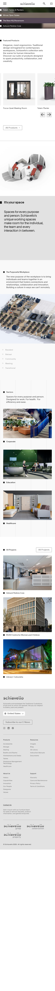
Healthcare (7, 881)
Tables (5, 873)
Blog (32, 862)
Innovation (7, 898)
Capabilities (7, 895)
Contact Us (7, 920)
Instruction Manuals (37, 868)
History (5, 892)
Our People (7, 901)
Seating (6, 865)
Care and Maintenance (38, 895)
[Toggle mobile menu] (4, 4)
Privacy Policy (35, 898)
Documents (34, 871)
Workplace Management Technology (12, 877)
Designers (7, 904)
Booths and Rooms (10, 868)
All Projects (44, 664)
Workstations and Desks (12, 871)
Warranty (33, 892)
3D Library (34, 865)
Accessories (7, 859)
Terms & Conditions (37, 901)
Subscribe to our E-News (17, 837)
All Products (11, 242)
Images (33, 859)
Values (5, 907)
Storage (6, 862)
